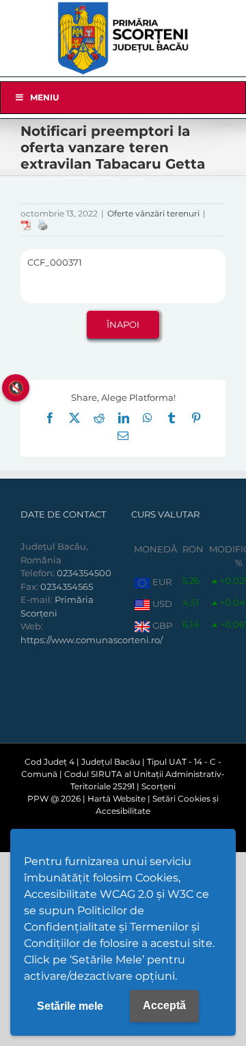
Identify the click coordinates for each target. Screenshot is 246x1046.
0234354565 (66, 586)
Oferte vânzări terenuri (153, 213)
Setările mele (70, 1006)
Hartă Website (116, 798)
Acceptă (164, 1005)
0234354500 (84, 572)
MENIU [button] (44, 97)
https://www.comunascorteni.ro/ (91, 639)
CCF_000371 (54, 262)
